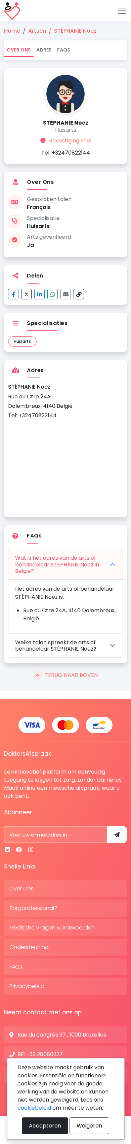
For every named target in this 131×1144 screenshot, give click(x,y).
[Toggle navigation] (122, 11)
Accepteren (45, 1126)
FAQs (63, 49)
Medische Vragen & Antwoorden (52, 927)
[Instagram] (30, 850)
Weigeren (89, 1126)
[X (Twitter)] (26, 294)
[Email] (65, 294)
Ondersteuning (29, 947)
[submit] (117, 834)
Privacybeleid (26, 986)
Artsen (37, 31)
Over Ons (19, 49)
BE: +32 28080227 (40, 1054)
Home (12, 31)
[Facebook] (13, 294)
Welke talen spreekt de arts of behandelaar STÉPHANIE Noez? (55, 646)
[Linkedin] (7, 850)
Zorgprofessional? (33, 908)
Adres (44, 49)
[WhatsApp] (52, 294)
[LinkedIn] (39, 294)
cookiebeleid (34, 1108)
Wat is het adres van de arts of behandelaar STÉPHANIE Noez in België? (57, 564)
